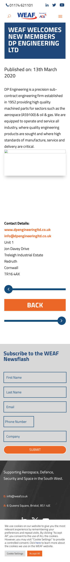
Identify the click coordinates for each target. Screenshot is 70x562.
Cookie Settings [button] (15, 553)
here (38, 543)
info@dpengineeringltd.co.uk (27, 236)
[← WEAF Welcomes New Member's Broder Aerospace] (8, 289)
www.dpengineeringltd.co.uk (27, 229)
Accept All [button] (34, 553)
